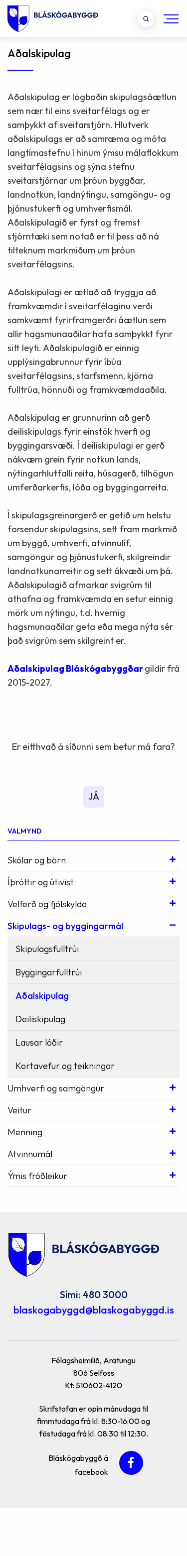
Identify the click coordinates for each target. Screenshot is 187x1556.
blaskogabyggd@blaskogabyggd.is (93, 1310)
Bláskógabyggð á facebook (78, 1463)
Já (93, 796)
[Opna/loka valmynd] (171, 18)
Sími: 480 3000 (94, 1294)
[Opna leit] (146, 19)
